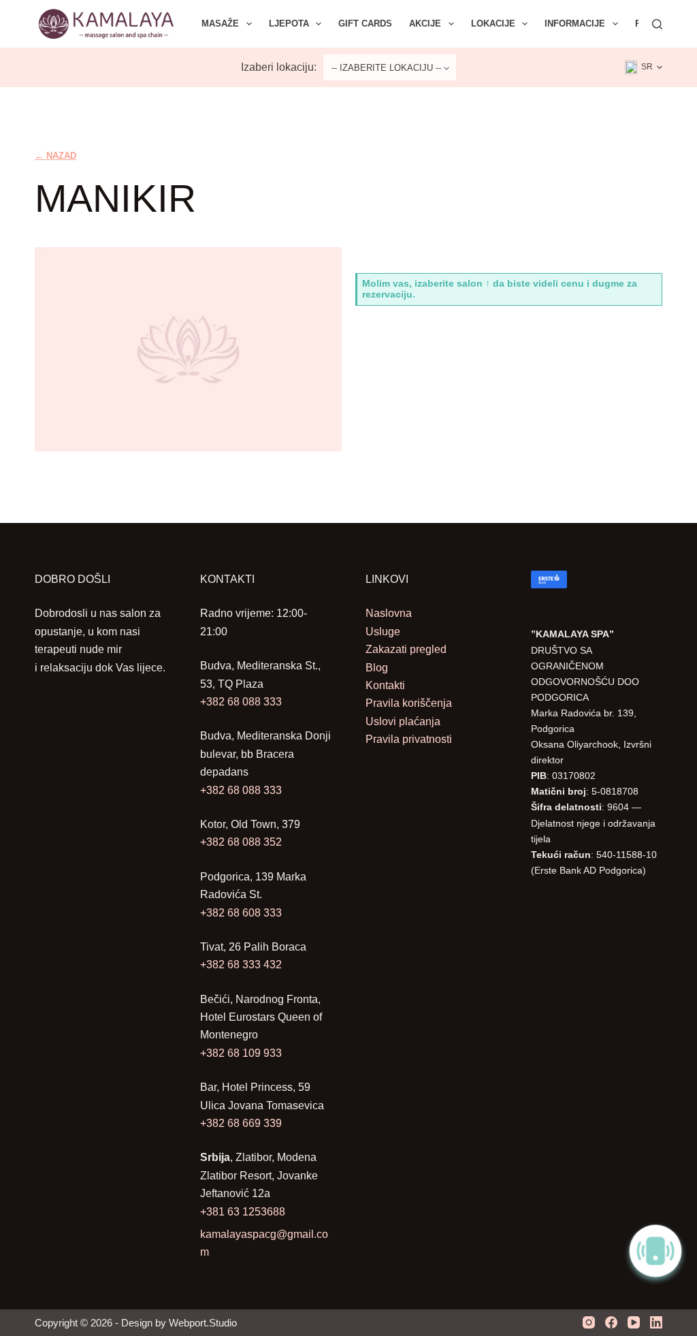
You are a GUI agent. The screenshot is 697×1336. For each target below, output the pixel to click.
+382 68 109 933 (241, 1053)
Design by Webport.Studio (179, 1323)
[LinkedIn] (656, 1322)
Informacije (575, 23)
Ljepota (289, 23)
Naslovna (389, 613)
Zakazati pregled (406, 649)
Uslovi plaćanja (403, 721)
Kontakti (385, 685)
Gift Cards (365, 23)
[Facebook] (611, 1322)
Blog (377, 667)
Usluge (383, 631)
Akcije (425, 23)
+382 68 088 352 (241, 842)
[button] (643, 67)
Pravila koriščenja (409, 703)
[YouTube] (634, 1322)
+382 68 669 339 (241, 1123)
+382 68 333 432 (241, 964)
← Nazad (55, 155)
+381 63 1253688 (242, 1212)
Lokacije (493, 23)
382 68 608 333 (244, 913)
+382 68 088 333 (241, 701)
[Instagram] (589, 1322)
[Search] (657, 24)
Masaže (220, 23)
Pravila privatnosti (409, 739)
